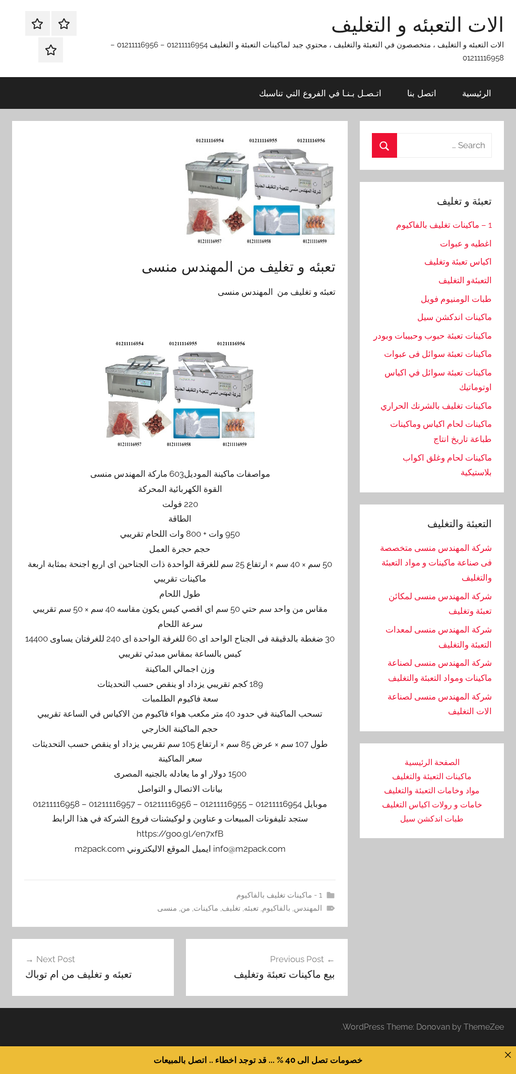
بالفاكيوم (276, 908)
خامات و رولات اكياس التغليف (432, 804)
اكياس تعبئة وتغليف (458, 262)
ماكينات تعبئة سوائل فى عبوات (438, 354)
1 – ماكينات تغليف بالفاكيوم (444, 225)
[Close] (507, 1054)
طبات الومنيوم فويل (456, 299)
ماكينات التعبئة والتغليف (432, 776)
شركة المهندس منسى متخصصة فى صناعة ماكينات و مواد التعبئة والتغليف (436, 563)
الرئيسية (476, 93)
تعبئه (251, 908)
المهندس (308, 908)
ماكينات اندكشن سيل (454, 317)
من (185, 908)
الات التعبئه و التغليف (417, 24)
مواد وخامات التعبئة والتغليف (432, 790)
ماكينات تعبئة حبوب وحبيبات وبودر (432, 336)
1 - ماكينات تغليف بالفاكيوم (279, 895)
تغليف (231, 908)
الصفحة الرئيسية (432, 762)
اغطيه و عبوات (466, 243)
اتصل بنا (421, 93)
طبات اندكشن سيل (432, 818)
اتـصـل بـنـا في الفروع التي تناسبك (320, 93)
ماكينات (206, 908)
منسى (167, 908)
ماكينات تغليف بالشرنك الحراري (436, 406)
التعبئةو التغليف (465, 280)
